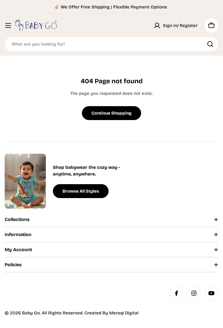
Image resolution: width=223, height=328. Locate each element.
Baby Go (31, 313)
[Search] (210, 44)
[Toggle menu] (8, 25)
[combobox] (111, 44)
